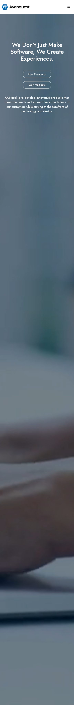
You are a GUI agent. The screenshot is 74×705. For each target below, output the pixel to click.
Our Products (37, 85)
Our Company (37, 74)
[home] (15, 7)
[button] (69, 7)
